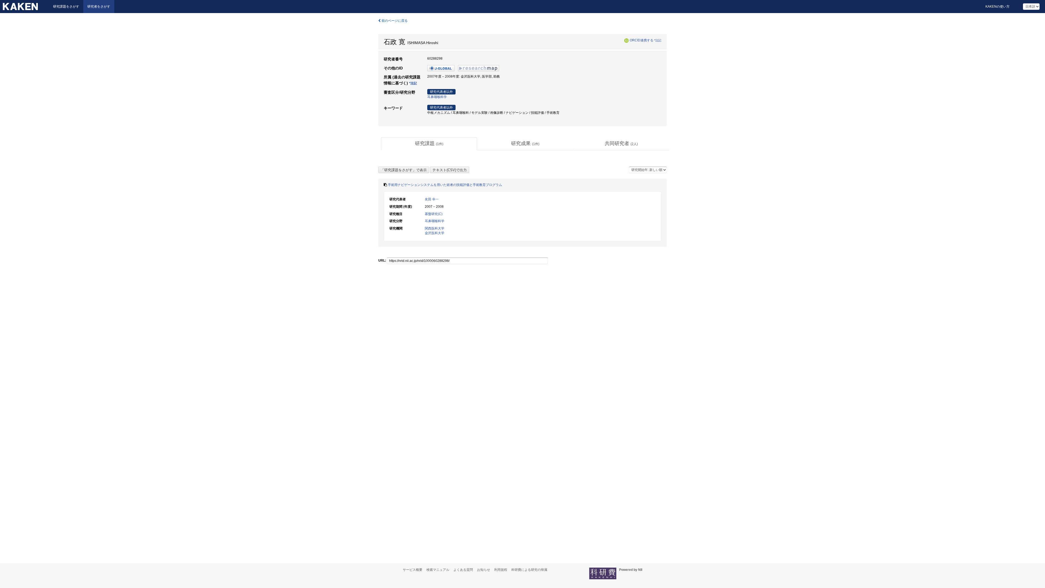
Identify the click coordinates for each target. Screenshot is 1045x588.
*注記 (657, 40)
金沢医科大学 (434, 233)
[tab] (429, 143)
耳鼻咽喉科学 (437, 97)
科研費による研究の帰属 (529, 570)
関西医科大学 (434, 228)
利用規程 (500, 570)
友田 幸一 (432, 199)
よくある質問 (463, 570)
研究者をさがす (98, 6)
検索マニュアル (437, 570)
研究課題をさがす (66, 6)
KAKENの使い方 (997, 6)
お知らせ (483, 570)
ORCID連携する (641, 40)
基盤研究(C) (433, 214)
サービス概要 (412, 570)
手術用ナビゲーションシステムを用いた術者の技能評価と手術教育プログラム (445, 185)
